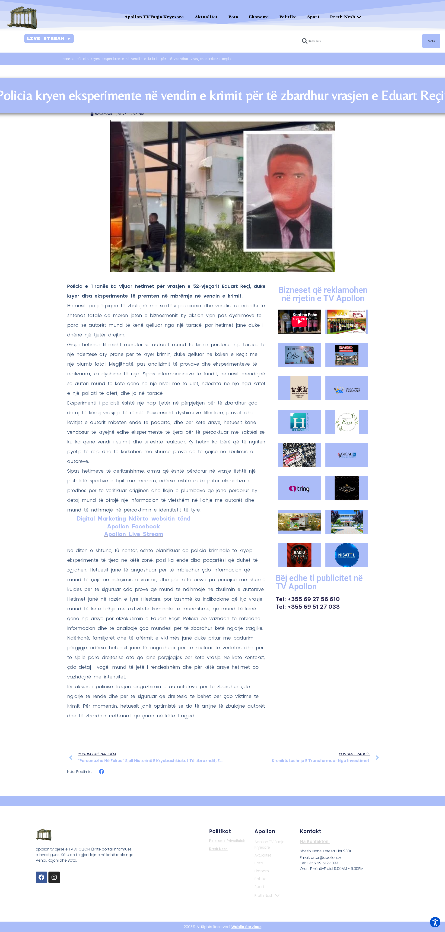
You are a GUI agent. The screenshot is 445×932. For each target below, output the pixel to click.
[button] (101, 771)
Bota (233, 17)
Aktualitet (206, 17)
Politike (288, 17)
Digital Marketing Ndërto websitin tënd (133, 518)
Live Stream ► (49, 38)
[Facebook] (41, 877)
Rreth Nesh (342, 17)
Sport (313, 17)
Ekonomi (259, 17)
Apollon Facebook (133, 526)
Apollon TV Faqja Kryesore (154, 17)
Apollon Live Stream (133, 533)
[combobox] (359, 41)
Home (66, 59)
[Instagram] (54, 877)
